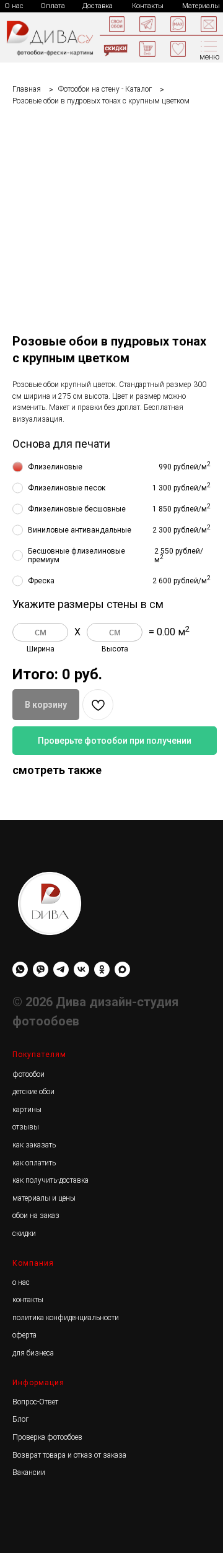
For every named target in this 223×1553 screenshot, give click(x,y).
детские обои (33, 1091)
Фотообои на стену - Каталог (105, 89)
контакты (27, 1299)
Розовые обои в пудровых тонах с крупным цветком (101, 101)
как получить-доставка (50, 1180)
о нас (21, 1282)
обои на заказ (35, 1215)
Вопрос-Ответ (35, 1402)
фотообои (28, 1074)
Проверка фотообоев (47, 1437)
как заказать (34, 1145)
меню (209, 57)
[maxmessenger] (122, 969)
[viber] (40, 969)
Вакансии (28, 1472)
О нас (14, 6)
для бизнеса (33, 1353)
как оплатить (34, 1163)
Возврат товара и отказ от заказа (69, 1455)
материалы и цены (44, 1198)
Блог (20, 1419)
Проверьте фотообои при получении (114, 741)
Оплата (52, 6)
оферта (24, 1335)
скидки (24, 1233)
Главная (26, 89)
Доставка (97, 6)
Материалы (201, 6)
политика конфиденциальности (65, 1317)
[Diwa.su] (61, 969)
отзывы (25, 1127)
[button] (209, 24)
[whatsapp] (20, 969)
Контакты (148, 6)
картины (27, 1109)
